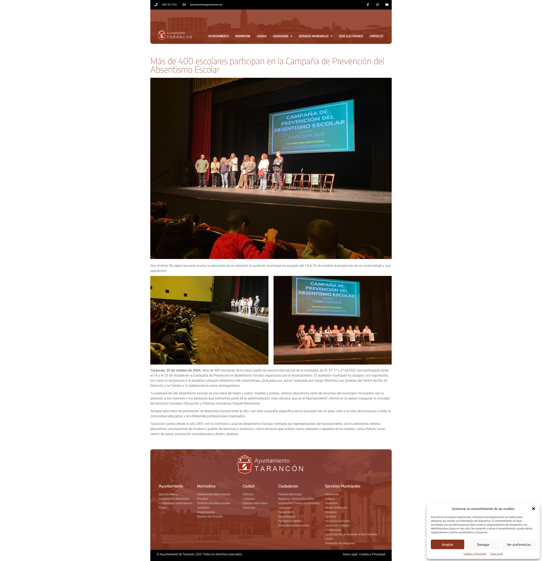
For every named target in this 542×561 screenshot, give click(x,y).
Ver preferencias (519, 544)
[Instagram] (377, 5)
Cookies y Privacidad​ (474, 553)
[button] (533, 509)
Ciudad (262, 36)
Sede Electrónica (351, 36)
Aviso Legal (496, 553)
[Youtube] (387, 5)
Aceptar (447, 544)
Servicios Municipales (314, 36)
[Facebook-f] (368, 5)
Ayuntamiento (218, 36)
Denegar (483, 544)
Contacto (376, 36)
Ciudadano (280, 36)
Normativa (242, 36)
